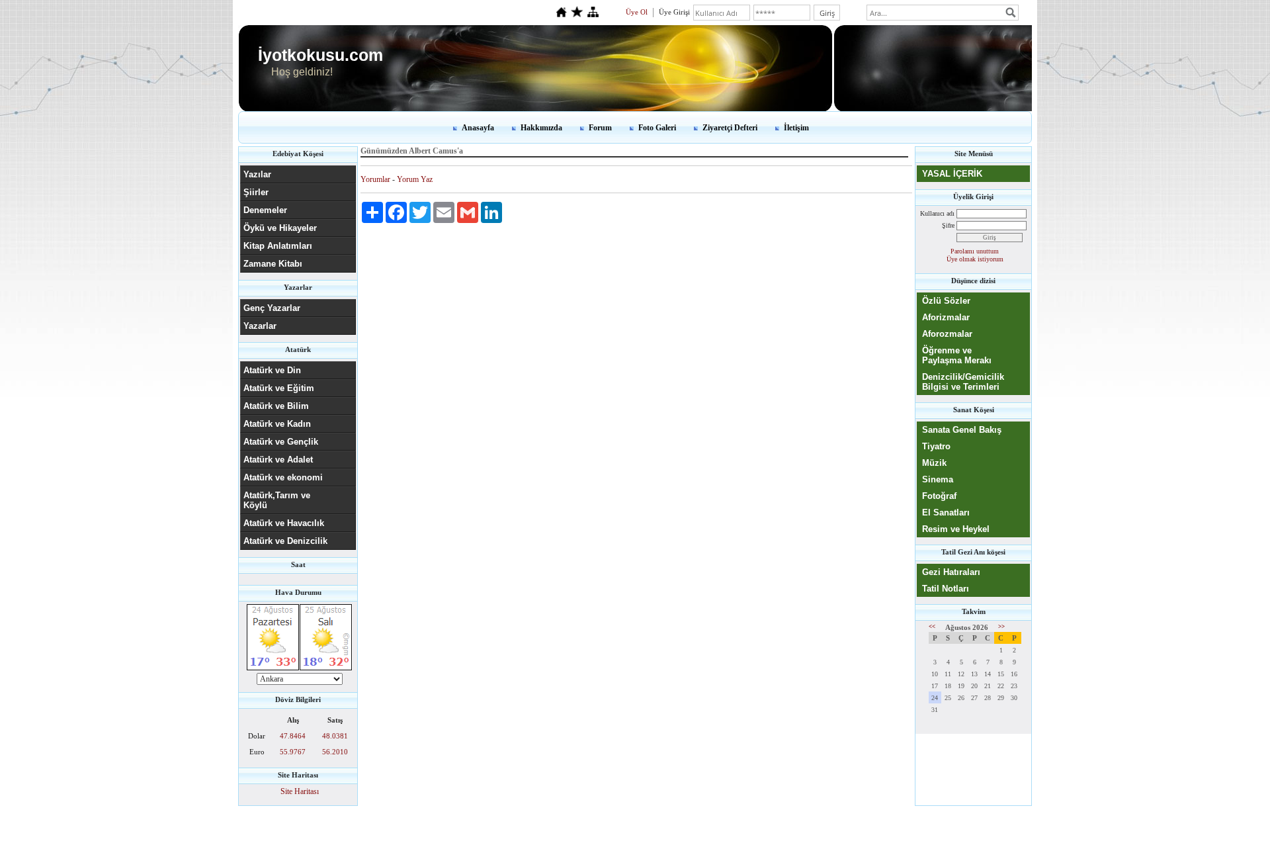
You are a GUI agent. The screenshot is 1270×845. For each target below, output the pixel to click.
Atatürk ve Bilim (276, 406)
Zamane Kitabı (272, 264)
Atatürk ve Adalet (278, 460)
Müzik (934, 463)
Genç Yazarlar (271, 308)
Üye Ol (637, 12)
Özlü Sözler (946, 301)
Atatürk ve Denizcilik (285, 541)
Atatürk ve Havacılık (283, 523)
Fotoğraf (939, 496)
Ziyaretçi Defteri (729, 128)
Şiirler (256, 192)
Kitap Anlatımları (277, 246)
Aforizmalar (946, 317)
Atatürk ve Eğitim (278, 388)
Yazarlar (259, 326)
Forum (600, 128)
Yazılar (257, 174)
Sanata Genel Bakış (961, 430)
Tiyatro (936, 446)
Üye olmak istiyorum (975, 259)
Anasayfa (478, 128)
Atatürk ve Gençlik (280, 442)
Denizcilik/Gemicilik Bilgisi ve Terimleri (963, 382)
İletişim (796, 128)
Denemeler (265, 210)
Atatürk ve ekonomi (283, 477)
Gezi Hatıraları (951, 572)
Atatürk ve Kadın (277, 424)
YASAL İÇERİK (952, 174)
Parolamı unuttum (975, 251)
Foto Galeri (657, 128)
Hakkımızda (541, 128)
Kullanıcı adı (937, 213)
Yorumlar (375, 179)
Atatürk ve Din (272, 370)
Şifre (948, 225)
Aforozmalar (947, 334)
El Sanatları (946, 512)
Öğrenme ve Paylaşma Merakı (957, 355)
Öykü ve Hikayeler (280, 228)
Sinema (937, 479)
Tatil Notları (945, 589)
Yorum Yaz (415, 179)
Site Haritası (299, 791)
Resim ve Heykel (956, 529)
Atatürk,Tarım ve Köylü (276, 500)
